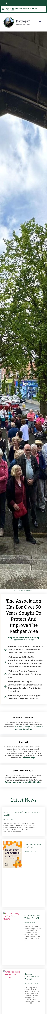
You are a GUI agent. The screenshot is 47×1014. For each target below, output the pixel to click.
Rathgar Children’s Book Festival (32, 976)
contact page (29, 758)
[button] (6, 3)
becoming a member (24, 640)
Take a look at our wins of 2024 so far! (23, 782)
